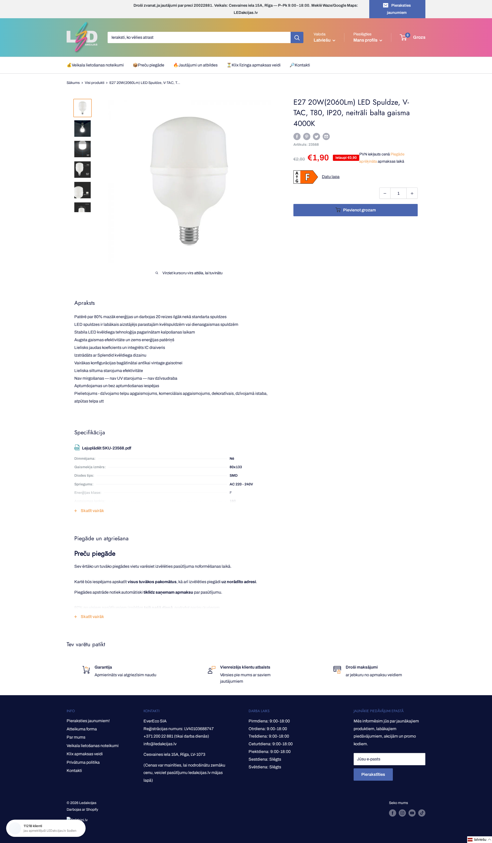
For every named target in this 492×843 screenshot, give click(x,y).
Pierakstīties (373, 774)
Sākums (73, 83)
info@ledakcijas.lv (160, 744)
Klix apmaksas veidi (85, 754)
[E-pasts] (326, 136)
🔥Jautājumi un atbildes (195, 65)
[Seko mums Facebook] (392, 813)
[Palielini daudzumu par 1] (412, 193)
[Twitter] (316, 136)
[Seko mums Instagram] (402, 813)
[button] (479, 839)
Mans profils (365, 40)
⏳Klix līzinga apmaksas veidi (254, 65)
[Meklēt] (297, 37)
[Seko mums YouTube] (412, 813)
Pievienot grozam (359, 210)
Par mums (76, 737)
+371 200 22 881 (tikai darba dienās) (176, 736)
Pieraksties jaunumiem (399, 9)
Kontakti (74, 770)
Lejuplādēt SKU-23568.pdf (106, 448)
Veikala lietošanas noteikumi (93, 745)
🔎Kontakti (300, 65)
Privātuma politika (83, 762)
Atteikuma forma (82, 729)
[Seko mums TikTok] (421, 813)
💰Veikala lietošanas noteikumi (95, 65)
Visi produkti (94, 83)
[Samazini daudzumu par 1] (385, 193)
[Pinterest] (306, 136)
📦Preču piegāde (148, 65)
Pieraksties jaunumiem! (88, 721)
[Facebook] (297, 136)
